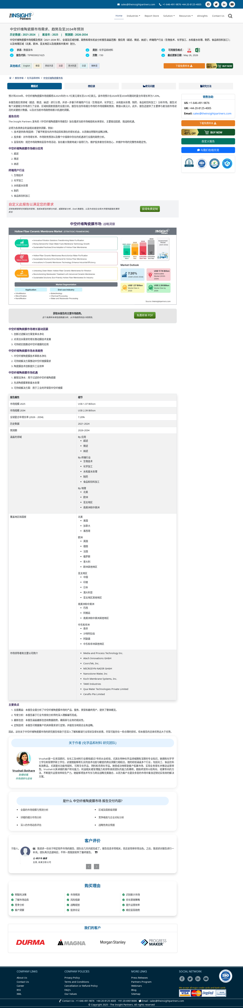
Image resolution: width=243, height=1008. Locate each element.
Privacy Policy (72, 977)
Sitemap (135, 993)
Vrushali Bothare (23, 770)
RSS (19, 989)
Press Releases (139, 977)
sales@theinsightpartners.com (137, 4)
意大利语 (72, 65)
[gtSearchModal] (231, 17)
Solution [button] (168, 15)
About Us (22, 977)
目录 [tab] (92, 86)
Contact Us (218, 15)
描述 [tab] (35, 86)
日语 (84, 65)
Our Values (70, 993)
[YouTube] (232, 4)
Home (119, 15)
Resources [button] (185, 15)
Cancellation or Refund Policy (81, 985)
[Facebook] (208, 4)
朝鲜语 (94, 65)
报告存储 (19, 77)
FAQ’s (67, 989)
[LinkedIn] (224, 4)
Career (20, 985)
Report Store (152, 15)
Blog (133, 989)
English (26, 65)
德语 (38, 65)
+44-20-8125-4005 (191, 4)
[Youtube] (207, 981)
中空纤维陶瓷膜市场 (53, 77)
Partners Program (141, 981)
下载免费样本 (182, 65)
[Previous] (79, 866)
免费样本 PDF (145, 315)
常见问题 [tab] (150, 86)
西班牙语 (49, 65)
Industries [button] (132, 15)
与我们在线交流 (209, 150)
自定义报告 (208, 141)
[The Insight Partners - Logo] (21, 16)
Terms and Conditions (76, 981)
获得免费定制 (150, 209)
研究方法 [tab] (206, 86)
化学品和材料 (33, 77)
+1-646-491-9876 (172, 4)
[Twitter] (216, 4)
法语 (61, 65)
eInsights (202, 15)
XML (19, 993)
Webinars (136, 985)
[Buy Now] (219, 65)
